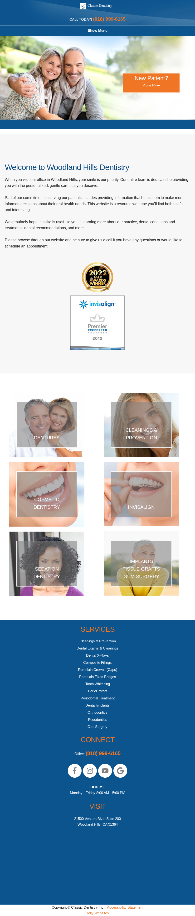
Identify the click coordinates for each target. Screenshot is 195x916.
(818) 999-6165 (109, 19)
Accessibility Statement (125, 907)
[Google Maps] (120, 777)
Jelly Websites (97, 913)
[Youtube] (105, 777)
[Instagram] (90, 777)
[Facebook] (75, 777)
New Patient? (151, 81)
